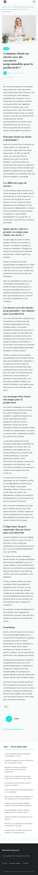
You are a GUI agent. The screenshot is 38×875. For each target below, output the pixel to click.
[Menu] (34, 1)
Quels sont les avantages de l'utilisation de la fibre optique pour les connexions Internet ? (19, 798)
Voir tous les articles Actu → (13, 729)
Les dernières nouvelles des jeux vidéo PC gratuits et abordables (18, 784)
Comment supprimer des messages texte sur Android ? (18, 818)
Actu (9, 7)
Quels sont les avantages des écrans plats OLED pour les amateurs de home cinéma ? (18, 777)
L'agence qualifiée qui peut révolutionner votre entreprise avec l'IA (18, 755)
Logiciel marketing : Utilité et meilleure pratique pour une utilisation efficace (17, 811)
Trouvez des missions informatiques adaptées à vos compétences (19, 791)
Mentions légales (14, 863)
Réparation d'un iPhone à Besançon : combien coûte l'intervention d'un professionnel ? (16, 769)
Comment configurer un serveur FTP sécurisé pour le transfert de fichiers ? (19, 761)
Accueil (4, 7)
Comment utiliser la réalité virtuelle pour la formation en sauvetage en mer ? (18, 831)
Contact (25, 863)
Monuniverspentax (10, 850)
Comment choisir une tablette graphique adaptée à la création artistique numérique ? (18, 804)
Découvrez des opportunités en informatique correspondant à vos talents (19, 825)
